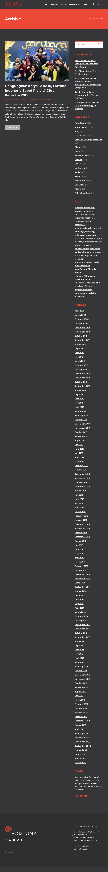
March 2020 (80, 315)
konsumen (90, 235)
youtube (92, 293)
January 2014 (81, 620)
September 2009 (83, 746)
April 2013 (79, 658)
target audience (82, 279)
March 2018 (80, 411)
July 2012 (79, 696)
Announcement (82, 127)
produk (91, 276)
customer (79, 218)
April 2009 (79, 758)
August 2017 (80, 440)
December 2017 (82, 424)
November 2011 (82, 712)
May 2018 (79, 403)
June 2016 (79, 499)
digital (99, 238)
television (79, 286)
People (78, 189)
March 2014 (80, 612)
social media (81, 214)
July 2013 (79, 645)
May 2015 (79, 553)
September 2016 (82, 486)
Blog (77, 131)
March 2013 (80, 662)
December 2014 (82, 574)
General (78, 164)
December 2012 (82, 675)
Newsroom (80, 180)
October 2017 (81, 432)
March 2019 (80, 361)
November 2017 (82, 428)
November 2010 (82, 737)
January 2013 (81, 670)
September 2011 (82, 721)
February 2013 (81, 666)
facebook (89, 218)
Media (77, 172)
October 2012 (81, 683)
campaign (79, 231)
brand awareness (91, 252)
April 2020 (79, 311)
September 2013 (82, 637)
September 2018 (82, 386)
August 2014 (80, 591)
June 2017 (79, 449)
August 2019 (80, 344)
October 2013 (81, 633)
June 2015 (79, 549)
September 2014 (82, 587)
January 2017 (81, 470)
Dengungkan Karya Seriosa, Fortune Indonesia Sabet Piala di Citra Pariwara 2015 (35, 90)
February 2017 (81, 466)
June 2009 (80, 754)
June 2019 (79, 353)
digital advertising (83, 290)
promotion (80, 238)
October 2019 (81, 336)
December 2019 (82, 327)
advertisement (82, 249)
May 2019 (79, 357)
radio (96, 262)
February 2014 (81, 616)
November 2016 (82, 478)
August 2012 (80, 691)
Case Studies (81, 135)
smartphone (81, 293)
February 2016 (81, 516)
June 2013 (79, 650)
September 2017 (82, 436)
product (92, 214)
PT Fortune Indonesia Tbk (87, 283)
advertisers (80, 296)
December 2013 (82, 625)
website (78, 242)
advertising (80, 211)
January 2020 (81, 323)
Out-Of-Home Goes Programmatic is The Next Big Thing (87, 95)
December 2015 (82, 524)
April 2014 (79, 608)
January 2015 (81, 570)
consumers (80, 225)
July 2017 (79, 445)
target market (91, 255)
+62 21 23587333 (81, 846)
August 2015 (80, 541)
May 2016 (79, 503)
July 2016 (79, 495)
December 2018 (82, 373)
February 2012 (81, 704)
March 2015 (80, 562)
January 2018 (81, 420)
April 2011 (79, 729)
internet (97, 228)
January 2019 (81, 369)
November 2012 (82, 679)
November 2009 (82, 742)
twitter (88, 221)
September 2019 (82, 340)
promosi (79, 255)
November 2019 (82, 332)
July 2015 (79, 545)
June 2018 (79, 399)
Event (77, 151)
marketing (89, 208)
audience (90, 238)
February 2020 (82, 319)
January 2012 (81, 708)
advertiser (95, 249)
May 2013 (79, 654)
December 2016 (82, 474)
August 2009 (81, 750)
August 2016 (80, 491)
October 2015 (81, 533)
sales (88, 245)
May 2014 (79, 604)
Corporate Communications (34, 100)
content (78, 252)
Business (79, 208)
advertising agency (92, 242)
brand (89, 211)
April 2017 (79, 457)
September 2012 (82, 687)
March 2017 (80, 461)
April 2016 (79, 507)
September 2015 (82, 537)
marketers (80, 245)
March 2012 (80, 700)
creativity (79, 259)
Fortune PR (81, 276)
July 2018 (79, 394)
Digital (78, 147)
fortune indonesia (83, 228)
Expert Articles (82, 155)
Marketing (80, 168)
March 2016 (80, 512)
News (49, 100)
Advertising (80, 123)
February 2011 (81, 733)
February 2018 (81, 415)
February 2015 (81, 566)
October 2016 (81, 482)
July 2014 (79, 595)
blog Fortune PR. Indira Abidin (86, 271)
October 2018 (81, 382)
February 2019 (81, 365)
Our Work (79, 185)
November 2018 (82, 378)
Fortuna (78, 160)
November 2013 (82, 629)
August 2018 (80, 390)
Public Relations (82, 193)
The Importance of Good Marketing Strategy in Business (87, 105)
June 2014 (79, 599)
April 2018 (79, 407)
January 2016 (81, 520)
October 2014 (81, 583)
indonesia (79, 235)
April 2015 (79, 558)
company (89, 231)
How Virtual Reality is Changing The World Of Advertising (86, 64)
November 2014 (82, 578)
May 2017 (79, 453)
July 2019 (79, 348)
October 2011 (81, 717)
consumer (79, 221)
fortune (88, 286)
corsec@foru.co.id (81, 849)
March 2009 (80, 763)
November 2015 (82, 528)
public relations (82, 266)
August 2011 (80, 725)
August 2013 (80, 641)
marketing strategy (84, 262)
